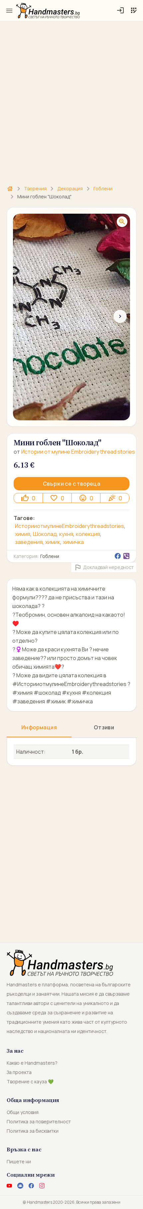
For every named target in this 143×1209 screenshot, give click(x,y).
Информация (39, 727)
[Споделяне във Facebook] (118, 556)
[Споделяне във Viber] (126, 556)
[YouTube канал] (9, 1185)
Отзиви (104, 727)
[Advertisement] (71, 99)
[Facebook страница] (31, 1185)
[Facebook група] (20, 1186)
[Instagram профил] (42, 1185)
